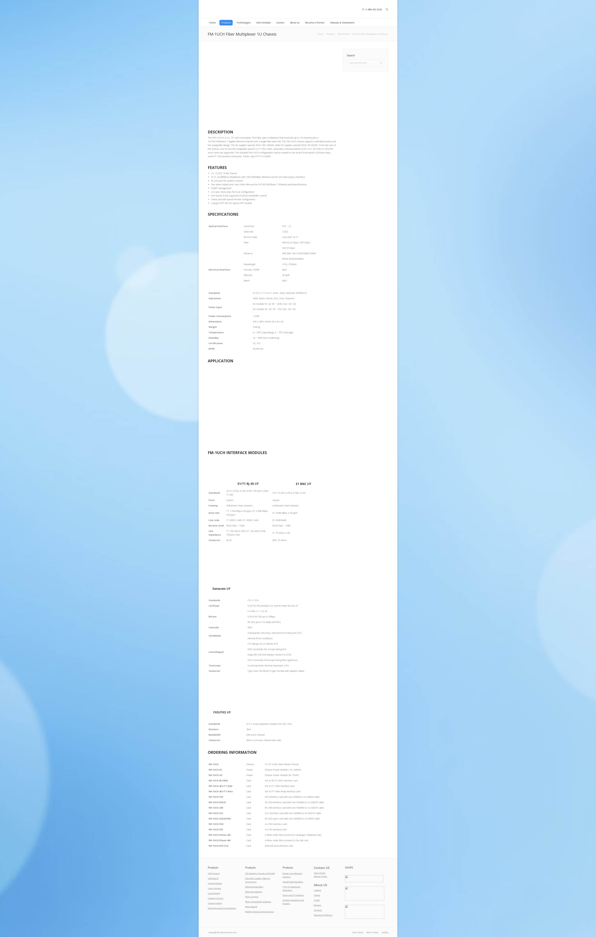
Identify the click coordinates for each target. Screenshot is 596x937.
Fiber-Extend (344, 34)
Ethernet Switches (253, 891)
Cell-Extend (213, 878)
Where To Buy (320, 876)
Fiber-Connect (251, 896)
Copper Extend (215, 903)
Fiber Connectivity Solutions (258, 901)
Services (318, 910)
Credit (316, 900)
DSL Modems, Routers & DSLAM (260, 873)
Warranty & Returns (323, 915)
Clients (317, 895)
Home (320, 34)
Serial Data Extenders (293, 881)
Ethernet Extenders (254, 886)
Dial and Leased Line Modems (222, 908)
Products (330, 34)
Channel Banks (215, 883)
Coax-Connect (214, 888)
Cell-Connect (214, 873)
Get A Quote (319, 873)
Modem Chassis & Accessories (259, 911)
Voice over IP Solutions (293, 895)
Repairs (317, 905)
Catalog (317, 890)
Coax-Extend (214, 893)
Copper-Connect (215, 898)
